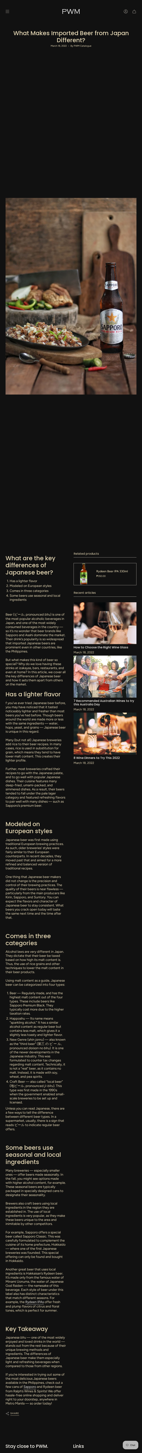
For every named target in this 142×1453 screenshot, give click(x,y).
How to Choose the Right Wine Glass (101, 647)
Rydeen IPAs (34, 1302)
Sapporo (29, 1387)
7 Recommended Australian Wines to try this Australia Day (104, 703)
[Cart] (134, 11)
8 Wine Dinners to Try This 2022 (97, 758)
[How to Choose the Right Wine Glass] (105, 623)
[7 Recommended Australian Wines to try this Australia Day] (105, 676)
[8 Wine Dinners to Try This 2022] (105, 734)
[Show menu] (7, 11)
